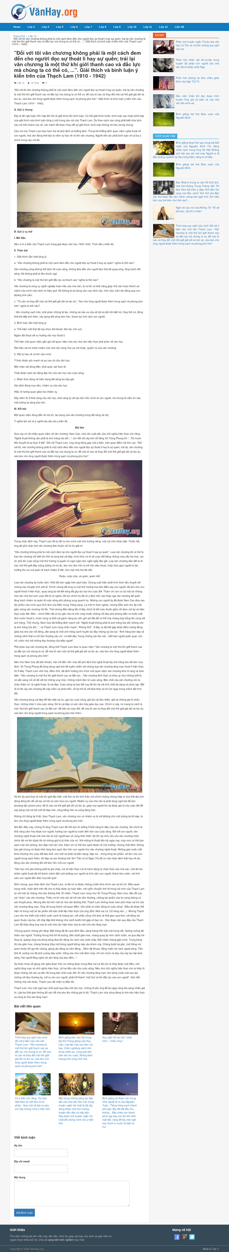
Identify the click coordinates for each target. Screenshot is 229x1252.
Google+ (184, 1237)
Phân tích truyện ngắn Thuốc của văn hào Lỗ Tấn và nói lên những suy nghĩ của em (197, 45)
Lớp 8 (102, 26)
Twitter (192, 1237)
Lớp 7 (88, 26)
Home (16, 26)
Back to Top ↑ (211, 1249)
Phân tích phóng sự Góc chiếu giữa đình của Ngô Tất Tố (197, 79)
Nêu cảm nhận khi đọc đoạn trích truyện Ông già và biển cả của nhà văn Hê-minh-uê (197, 99)
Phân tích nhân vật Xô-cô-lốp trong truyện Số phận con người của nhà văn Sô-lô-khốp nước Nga (197, 63)
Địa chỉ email (22, 1161)
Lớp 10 (132, 26)
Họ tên (18, 1145)
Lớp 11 (147, 26)
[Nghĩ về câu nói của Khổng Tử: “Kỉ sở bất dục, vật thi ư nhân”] (164, 212)
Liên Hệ (179, 26)
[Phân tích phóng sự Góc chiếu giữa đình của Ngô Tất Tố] (164, 82)
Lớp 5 (59, 26)
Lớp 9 (117, 26)
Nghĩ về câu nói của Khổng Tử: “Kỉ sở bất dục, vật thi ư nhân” (197, 209)
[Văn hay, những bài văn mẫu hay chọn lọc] (45, 11)
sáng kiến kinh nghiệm (61, 1239)
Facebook (177, 1237)
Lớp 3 (31, 26)
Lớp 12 (163, 26)
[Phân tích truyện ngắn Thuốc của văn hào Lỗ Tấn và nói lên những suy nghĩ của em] (164, 46)
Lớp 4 (45, 26)
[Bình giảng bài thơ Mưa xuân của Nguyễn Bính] (164, 119)
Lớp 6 (74, 26)
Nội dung (19, 1177)
